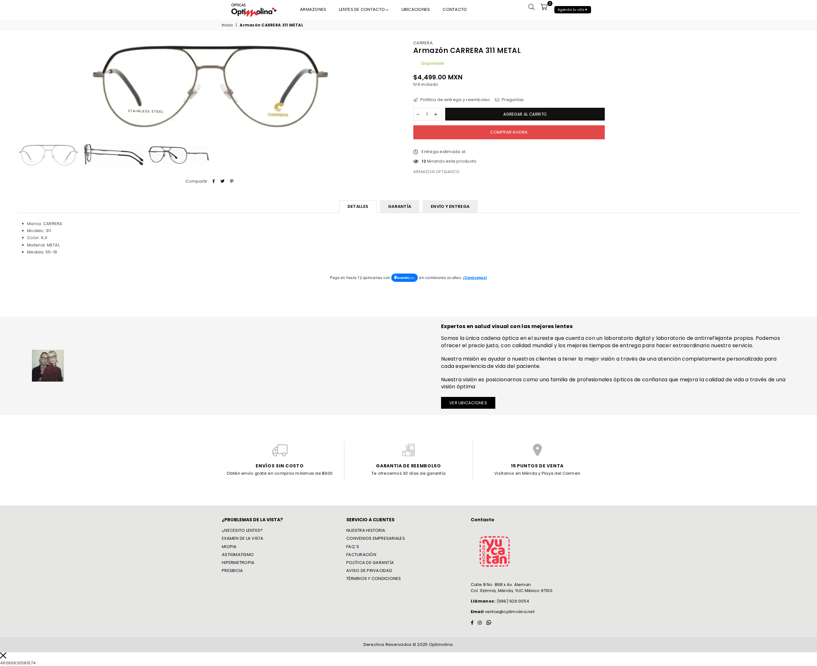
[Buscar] (531, 6)
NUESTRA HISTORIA (365, 530)
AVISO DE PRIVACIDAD (369, 570)
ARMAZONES (313, 9)
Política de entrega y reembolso (454, 100)
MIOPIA (229, 547)
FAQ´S (352, 547)
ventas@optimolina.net (509, 612)
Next (398, 88)
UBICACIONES (415, 9)
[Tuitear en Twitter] (222, 181)
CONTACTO (455, 9)
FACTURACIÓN (361, 555)
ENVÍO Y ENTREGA (450, 206)
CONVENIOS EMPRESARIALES (375, 538)
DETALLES (358, 206)
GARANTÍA (399, 206)
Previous (23, 88)
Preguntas (512, 100)
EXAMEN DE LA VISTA (243, 538)
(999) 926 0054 (500, 601)
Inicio (227, 25)
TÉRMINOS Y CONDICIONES (373, 578)
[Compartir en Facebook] (213, 181)
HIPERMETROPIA (238, 563)
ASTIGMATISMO (238, 555)
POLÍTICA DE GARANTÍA (370, 563)
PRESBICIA (232, 570)
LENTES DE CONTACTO (362, 9)
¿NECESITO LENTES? (242, 530)
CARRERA (423, 43)
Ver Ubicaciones (468, 403)
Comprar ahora (509, 132)
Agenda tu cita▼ (573, 9)
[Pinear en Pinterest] (231, 181)
